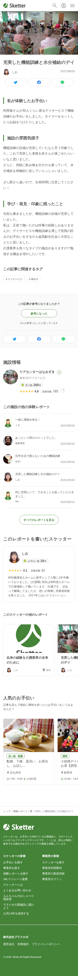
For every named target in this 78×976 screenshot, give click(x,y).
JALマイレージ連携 (15, 879)
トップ (6, 811)
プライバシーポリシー (46, 944)
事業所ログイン (52, 879)
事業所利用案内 (52, 868)
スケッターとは (13, 884)
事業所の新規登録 (53, 873)
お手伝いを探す (13, 862)
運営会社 (8, 944)
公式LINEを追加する (16, 913)
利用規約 (23, 944)
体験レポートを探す (15, 873)
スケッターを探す (53, 862)
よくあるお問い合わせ (17, 890)
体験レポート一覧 (22, 811)
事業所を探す (11, 868)
